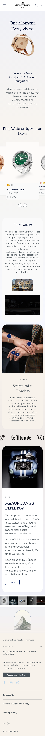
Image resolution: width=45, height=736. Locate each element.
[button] (40, 5)
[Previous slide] (20, 205)
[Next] (41, 600)
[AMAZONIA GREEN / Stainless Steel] (22, 162)
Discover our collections (16, 675)
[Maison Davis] (22, 5)
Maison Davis (13, 731)
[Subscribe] (39, 646)
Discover (12, 582)
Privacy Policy (10, 712)
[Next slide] (25, 205)
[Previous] (3, 600)
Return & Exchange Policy (16, 704)
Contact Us (8, 695)
